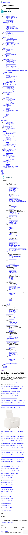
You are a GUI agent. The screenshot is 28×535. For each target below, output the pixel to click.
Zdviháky (11, 277)
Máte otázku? (7, 522)
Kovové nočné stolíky (13, 220)
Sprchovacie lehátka (13, 284)
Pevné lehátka (12, 257)
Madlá (10, 281)
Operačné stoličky (12, 246)
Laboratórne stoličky (13, 272)
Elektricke (11, 328)
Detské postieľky (12, 212)
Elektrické (11, 227)
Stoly (10, 303)
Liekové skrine (12, 293)
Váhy (7, 339)
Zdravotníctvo (7, 381)
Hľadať (5, 367)
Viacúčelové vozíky (13, 242)
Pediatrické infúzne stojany (14, 199)
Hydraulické (11, 228)
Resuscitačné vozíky (13, 187)
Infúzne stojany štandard (14, 195)
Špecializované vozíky (13, 243)
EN (3, 370)
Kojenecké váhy (12, 264)
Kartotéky (11, 294)
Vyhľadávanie (7, 2)
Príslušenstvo (11, 209)
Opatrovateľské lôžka (13, 207)
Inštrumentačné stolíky (13, 239)
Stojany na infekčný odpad (14, 245)
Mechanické (11, 229)
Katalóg (5, 366)
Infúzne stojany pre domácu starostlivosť (17, 201)
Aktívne (10, 233)
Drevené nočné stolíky (13, 221)
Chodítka (11, 278)
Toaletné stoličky (12, 286)
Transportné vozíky (13, 240)
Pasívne (10, 234)
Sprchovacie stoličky (13, 288)
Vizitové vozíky (12, 191)
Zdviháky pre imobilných (11, 363)
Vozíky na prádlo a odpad (11, 266)
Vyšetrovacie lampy (10, 251)
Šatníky (10, 295)
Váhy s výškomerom (13, 262)
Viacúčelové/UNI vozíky (11, 223)
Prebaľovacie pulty (13, 216)
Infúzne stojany (12, 244)
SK (1, 370)
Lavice (10, 300)
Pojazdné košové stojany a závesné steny (17, 248)
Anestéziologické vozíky (14, 188)
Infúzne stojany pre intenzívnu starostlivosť (18, 202)
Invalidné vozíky (12, 279)
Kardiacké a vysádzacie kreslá (12, 265)
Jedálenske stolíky (12, 222)
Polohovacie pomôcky (13, 235)
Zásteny (10, 301)
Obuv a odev (9, 304)
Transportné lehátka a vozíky (12, 338)
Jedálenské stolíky (12, 323)
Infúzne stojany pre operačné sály (16, 200)
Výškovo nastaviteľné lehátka (15, 256)
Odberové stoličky (13, 273)
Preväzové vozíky (12, 190)
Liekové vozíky (12, 189)
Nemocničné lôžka (13, 206)
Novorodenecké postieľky (14, 213)
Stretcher (11, 255)
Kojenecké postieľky (13, 215)
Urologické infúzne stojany (14, 196)
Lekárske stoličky (12, 271)
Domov (2, 2)
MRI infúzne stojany (13, 198)
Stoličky (10, 299)
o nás (4, 364)
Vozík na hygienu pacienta (14, 287)
